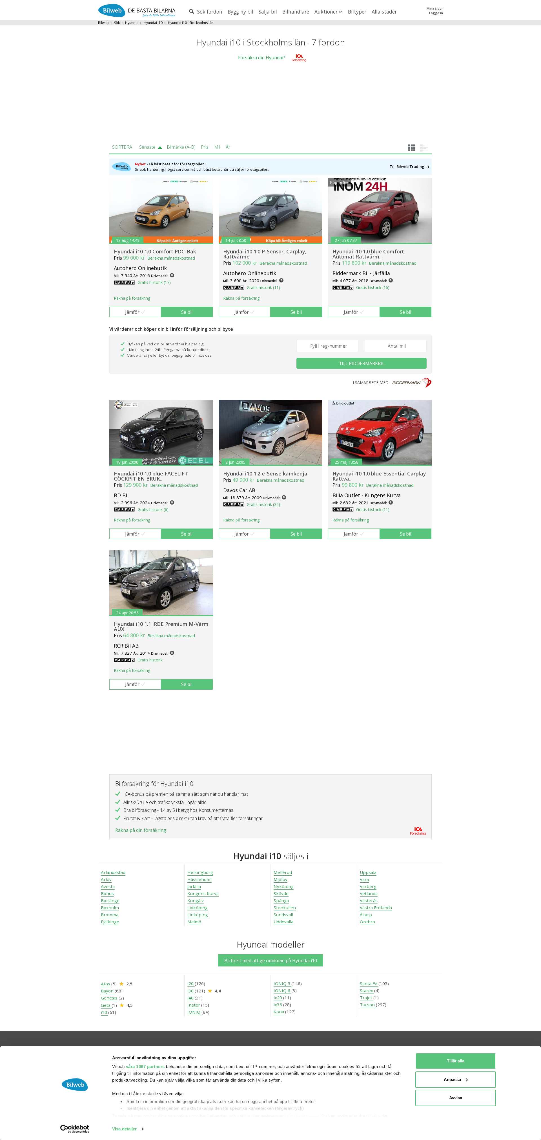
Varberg (368, 886)
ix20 (278, 997)
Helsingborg (200, 872)
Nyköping (284, 886)
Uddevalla (283, 921)
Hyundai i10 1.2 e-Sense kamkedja (265, 473)
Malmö (194, 921)
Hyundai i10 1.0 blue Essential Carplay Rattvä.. (379, 476)
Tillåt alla (455, 1060)
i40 (191, 998)
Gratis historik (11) (263, 287)
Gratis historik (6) (153, 509)
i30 (191, 991)
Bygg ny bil (240, 11)
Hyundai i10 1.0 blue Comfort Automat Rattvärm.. (368, 254)
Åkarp (366, 914)
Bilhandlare (295, 11)
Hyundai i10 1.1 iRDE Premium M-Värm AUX (161, 626)
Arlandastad (113, 872)
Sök (117, 22)
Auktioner (326, 11)
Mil (217, 147)
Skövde (281, 893)
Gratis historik (150, 660)
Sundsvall (283, 914)
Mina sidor (435, 8)
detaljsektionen (303, 1116)
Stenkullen (285, 907)
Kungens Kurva (203, 893)
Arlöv (106, 879)
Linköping (197, 914)
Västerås (369, 900)
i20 (191, 983)
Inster (194, 1005)
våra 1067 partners (145, 1066)
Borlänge (110, 900)
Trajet (366, 997)
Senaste (147, 147)
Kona (279, 1011)
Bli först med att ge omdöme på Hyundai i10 (270, 960)
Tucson (368, 1004)
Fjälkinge (110, 921)
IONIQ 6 (282, 990)
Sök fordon (209, 11)
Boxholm (110, 907)
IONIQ (194, 1012)
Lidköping (197, 907)
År (228, 147)
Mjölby (280, 879)
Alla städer (384, 11)
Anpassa (452, 1079)
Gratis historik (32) (263, 504)
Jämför (132, 312)
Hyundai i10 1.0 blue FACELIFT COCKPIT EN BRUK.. (151, 476)
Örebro (367, 921)
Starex (367, 990)
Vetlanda (369, 893)
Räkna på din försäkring (140, 830)
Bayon (108, 991)
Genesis (110, 998)
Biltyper (357, 11)
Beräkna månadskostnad (171, 258)
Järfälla (194, 886)
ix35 (278, 1004)
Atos (106, 983)
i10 (104, 1012)
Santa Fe (369, 983)
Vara (364, 879)
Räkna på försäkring (132, 298)
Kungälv (195, 900)
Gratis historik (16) (372, 287)
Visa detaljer (124, 1128)
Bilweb (103, 22)
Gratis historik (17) (154, 282)
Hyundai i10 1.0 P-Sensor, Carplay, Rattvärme (265, 254)
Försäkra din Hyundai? (261, 57)
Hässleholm (199, 879)
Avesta (108, 886)
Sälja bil (268, 11)
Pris (205, 147)
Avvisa (455, 1097)
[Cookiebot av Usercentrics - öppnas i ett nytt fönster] (74, 1129)
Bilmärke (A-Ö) (181, 147)
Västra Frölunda (376, 907)
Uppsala (368, 872)
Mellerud (283, 872)
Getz (106, 1005)
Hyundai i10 (153, 22)
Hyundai (131, 22)
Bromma (109, 914)
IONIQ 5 (282, 983)
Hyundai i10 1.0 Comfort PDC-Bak (155, 251)
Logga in (436, 13)
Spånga (281, 900)
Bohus (107, 893)
